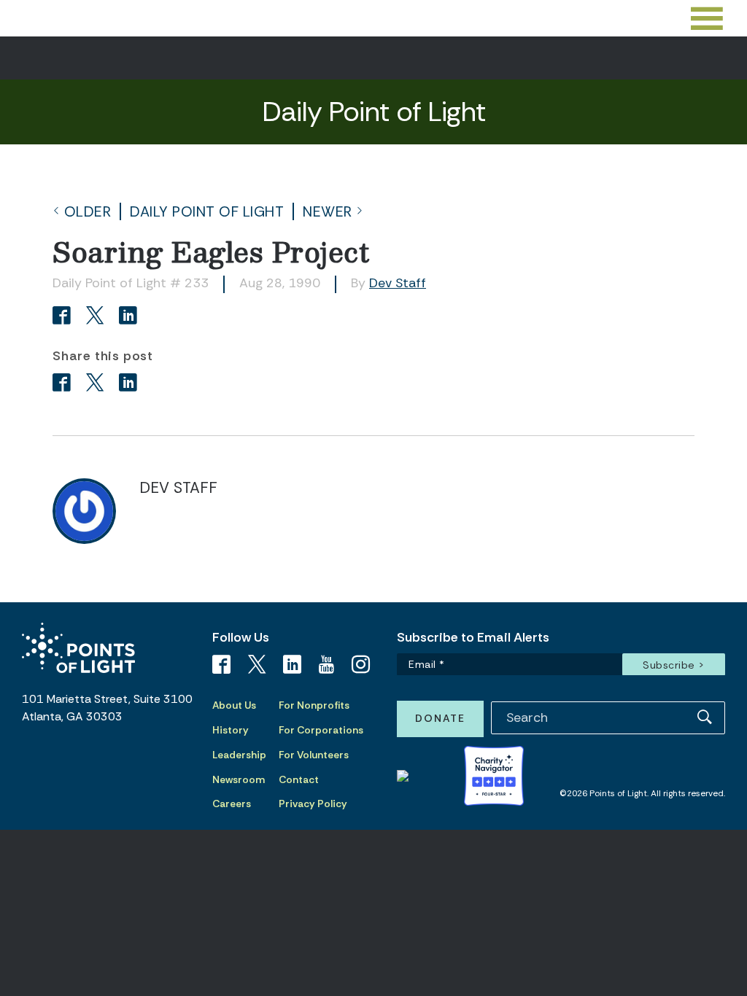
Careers (231, 803)
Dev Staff (397, 283)
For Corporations (321, 729)
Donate (440, 718)
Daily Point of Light (207, 212)
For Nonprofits (314, 705)
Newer (327, 212)
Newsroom (238, 779)
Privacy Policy (313, 803)
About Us (234, 705)
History (230, 729)
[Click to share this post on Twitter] (97, 317)
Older (88, 212)
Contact (299, 779)
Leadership (239, 754)
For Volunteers (314, 754)
